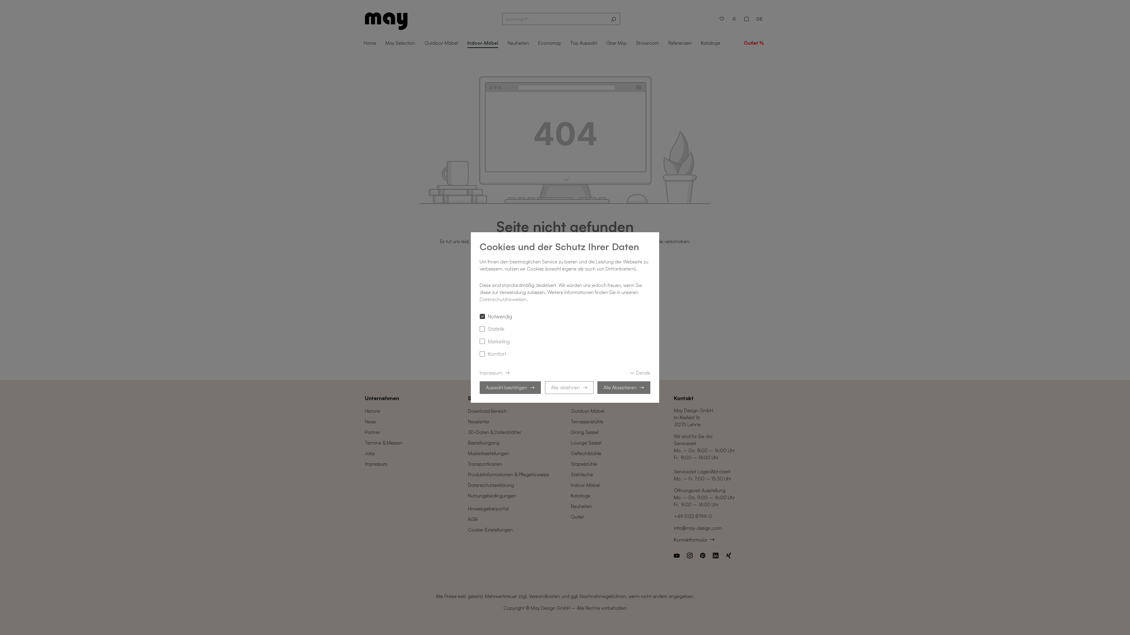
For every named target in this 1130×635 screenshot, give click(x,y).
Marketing (499, 341)
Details (643, 373)
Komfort (497, 353)
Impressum (491, 373)
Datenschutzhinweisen (503, 299)
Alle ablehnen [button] (565, 387)
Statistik (496, 328)
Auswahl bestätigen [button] (506, 387)
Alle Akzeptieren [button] (620, 387)
